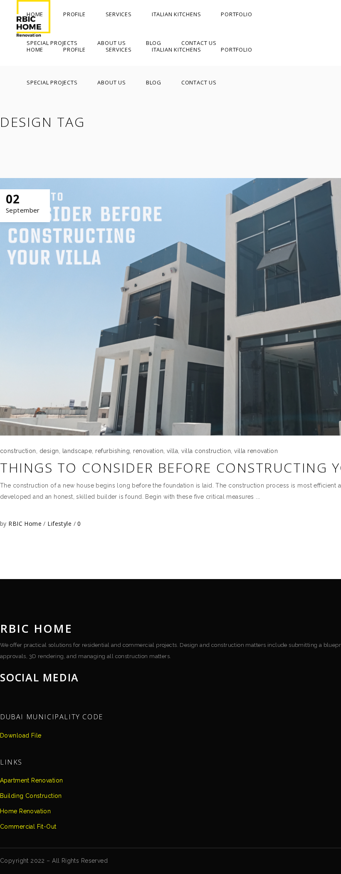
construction (18, 451)
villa (172, 451)
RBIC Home (25, 523)
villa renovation (256, 451)
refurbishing (112, 451)
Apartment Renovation (31, 780)
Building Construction (31, 795)
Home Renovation (25, 811)
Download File (20, 735)
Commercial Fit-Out (28, 826)
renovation (148, 451)
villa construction (206, 451)
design (49, 451)
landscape (77, 451)
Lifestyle (59, 523)
